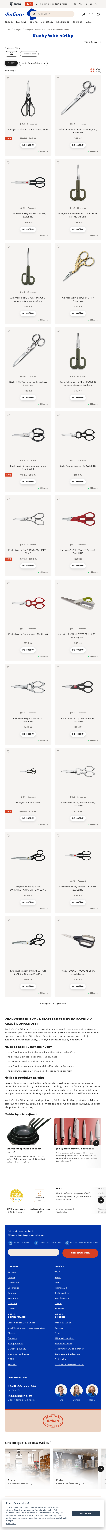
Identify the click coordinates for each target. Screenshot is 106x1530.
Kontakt (12, 1364)
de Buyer (59, 1309)
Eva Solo (59, 1314)
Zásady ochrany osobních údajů (29, 1510)
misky (91, 1100)
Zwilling (57, 1087)
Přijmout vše (86, 1513)
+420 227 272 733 (22, 1386)
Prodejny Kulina (63, 1323)
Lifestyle (12, 1303)
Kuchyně (12, 1272)
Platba (11, 1333)
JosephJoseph (62, 1298)
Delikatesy (13, 1283)
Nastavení (11, 1523)
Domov (11, 1309)
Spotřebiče (13, 1288)
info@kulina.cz (20, 1396)
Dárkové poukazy (17, 1349)
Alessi (58, 1277)
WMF (46, 1087)
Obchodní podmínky (18, 1354)
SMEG (58, 1283)
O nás (57, 1333)
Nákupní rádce (15, 1344)
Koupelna (13, 1298)
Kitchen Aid (61, 1288)
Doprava (12, 1338)
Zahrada (12, 1293)
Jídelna (11, 1277)
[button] (53, 63)
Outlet (11, 1314)
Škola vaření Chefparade (67, 1354)
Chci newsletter (80, 1253)
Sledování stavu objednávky (69, 1349)
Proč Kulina (61, 1359)
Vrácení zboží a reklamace (21, 1323)
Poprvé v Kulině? (63, 1344)
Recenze (59, 1328)
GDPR (11, 1359)
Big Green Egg (62, 1293)
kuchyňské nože (56, 1100)
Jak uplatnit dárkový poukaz (69, 1364)
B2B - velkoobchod (64, 1338)
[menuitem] (9, 22)
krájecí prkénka (76, 1100)
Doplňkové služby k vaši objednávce (27, 1328)
